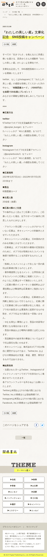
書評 (14, 504)
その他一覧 (16, 12)
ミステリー (13, 510)
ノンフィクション (13, 498)
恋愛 (35, 492)
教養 (35, 479)
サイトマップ (31, 527)
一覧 (23, 437)
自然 (14, 44)
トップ (5, 12)
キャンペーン (35, 504)
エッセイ (35, 510)
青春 (14, 486)
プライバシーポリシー (12, 527)
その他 (6, 44)
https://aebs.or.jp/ (27, 546)
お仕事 (35, 486)
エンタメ (13, 492)
